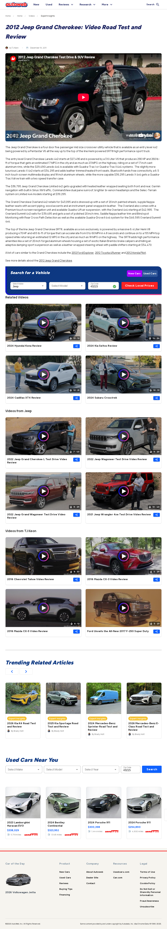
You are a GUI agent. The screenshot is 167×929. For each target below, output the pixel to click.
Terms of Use (147, 871)
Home (8, 16)
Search (152, 769)
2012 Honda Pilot (136, 252)
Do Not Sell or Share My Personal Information (150, 892)
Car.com (117, 877)
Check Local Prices (139, 285)
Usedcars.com (121, 871)
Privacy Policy (147, 877)
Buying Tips (66, 888)
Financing (64, 894)
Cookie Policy (147, 883)
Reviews (63, 883)
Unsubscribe (147, 906)
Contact (90, 883)
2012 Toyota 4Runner (108, 252)
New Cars (134, 273)
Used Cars (149, 273)
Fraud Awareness (149, 900)
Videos (32, 16)
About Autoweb (94, 871)
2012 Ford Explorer (83, 252)
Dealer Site (92, 877)
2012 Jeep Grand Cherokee (55, 260)
